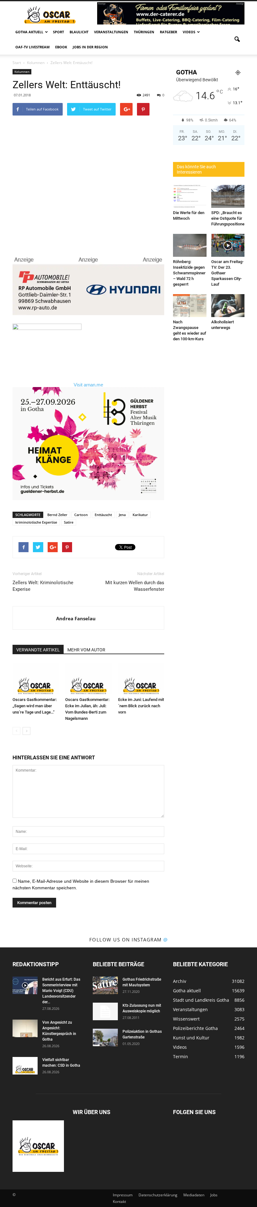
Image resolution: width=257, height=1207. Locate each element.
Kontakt (119, 1201)
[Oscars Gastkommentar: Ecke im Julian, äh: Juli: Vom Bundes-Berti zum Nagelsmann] (88, 678)
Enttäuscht (103, 514)
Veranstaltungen (111, 32)
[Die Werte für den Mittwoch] (190, 196)
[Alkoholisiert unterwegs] (228, 305)
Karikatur (140, 514)
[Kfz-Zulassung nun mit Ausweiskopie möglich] (105, 1011)
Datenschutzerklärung (158, 1195)
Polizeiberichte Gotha (195, 1028)
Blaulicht (79, 32)
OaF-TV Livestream (32, 47)
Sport (58, 32)
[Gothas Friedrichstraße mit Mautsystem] (105, 985)
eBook (61, 47)
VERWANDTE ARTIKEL (38, 649)
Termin (180, 1056)
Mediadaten (193, 1195)
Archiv (179, 981)
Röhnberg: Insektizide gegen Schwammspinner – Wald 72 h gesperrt (189, 273)
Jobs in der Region (90, 47)
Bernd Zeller (57, 514)
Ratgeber (168, 32)
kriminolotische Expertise (36, 522)
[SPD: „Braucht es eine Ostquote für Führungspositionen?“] (228, 196)
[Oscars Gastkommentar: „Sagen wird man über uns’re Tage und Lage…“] (36, 678)
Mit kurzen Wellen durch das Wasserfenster (134, 586)
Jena (122, 514)
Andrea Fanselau (76, 618)
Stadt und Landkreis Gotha (201, 1000)
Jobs (214, 1195)
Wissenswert (186, 1019)
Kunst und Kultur (191, 1038)
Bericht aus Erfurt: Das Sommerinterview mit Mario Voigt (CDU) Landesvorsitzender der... (61, 990)
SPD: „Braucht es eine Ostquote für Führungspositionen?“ (230, 218)
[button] (236, 39)
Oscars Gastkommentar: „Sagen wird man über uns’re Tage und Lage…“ (35, 705)
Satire (68, 522)
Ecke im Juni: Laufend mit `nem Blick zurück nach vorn (141, 705)
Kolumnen (21, 71)
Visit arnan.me (88, 384)
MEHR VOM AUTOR (86, 649)
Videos (189, 32)
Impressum (123, 1195)
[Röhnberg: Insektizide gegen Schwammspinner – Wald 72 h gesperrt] (190, 245)
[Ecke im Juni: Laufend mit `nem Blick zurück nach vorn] (141, 678)
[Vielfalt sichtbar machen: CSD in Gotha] (25, 1066)
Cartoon (81, 514)
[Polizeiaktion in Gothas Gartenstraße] (105, 1037)
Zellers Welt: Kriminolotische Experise (43, 586)
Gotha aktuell (29, 32)
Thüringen (144, 32)
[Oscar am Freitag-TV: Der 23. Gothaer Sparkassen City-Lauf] (228, 245)
